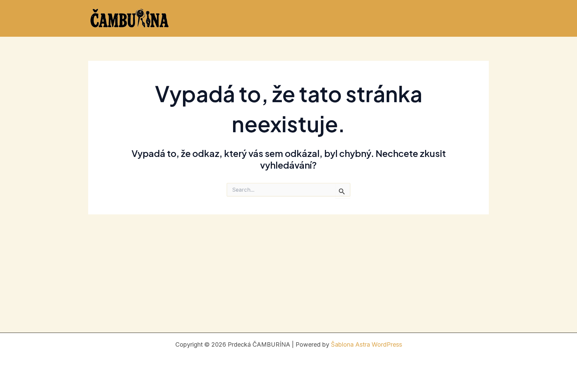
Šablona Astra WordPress (366, 344)
